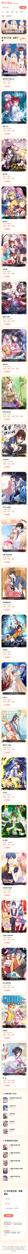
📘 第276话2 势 (14, 1026)
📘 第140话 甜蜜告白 (14, 408)
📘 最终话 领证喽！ (14, 883)
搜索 (23, 7)
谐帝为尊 (5, 174)
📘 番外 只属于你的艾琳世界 (14, 598)
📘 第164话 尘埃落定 (14, 741)
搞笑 (21, 12)
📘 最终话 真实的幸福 (14, 693)
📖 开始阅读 (7, 86)
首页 (3, 12)
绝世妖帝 (5, 221)
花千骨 (4, 1078)
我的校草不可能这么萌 (8, 79)
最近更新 (8, 16)
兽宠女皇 (5, 364)
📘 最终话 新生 (14, 312)
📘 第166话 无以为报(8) (14, 1074)
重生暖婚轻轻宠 (7, 602)
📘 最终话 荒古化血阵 (14, 170)
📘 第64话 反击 (14, 122)
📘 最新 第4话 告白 (14, 74)
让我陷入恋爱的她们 (8, 935)
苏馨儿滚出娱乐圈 (7, 554)
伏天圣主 (5, 792)
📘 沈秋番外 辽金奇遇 (14, 455)
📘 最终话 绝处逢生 (14, 836)
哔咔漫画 (7, 3)
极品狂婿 (5, 269)
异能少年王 (5, 126)
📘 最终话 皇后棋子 (14, 265)
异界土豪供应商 (7, 983)
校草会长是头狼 (7, 412)
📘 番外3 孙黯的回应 (14, 645)
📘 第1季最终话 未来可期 (14, 217)
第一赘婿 (5, 840)
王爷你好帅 (5, 459)
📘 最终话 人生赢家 (14, 979)
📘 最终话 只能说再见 (14, 360)
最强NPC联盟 (6, 317)
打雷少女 (5, 697)
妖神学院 (5, 650)
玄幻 (17, 12)
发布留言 (9, 1215)
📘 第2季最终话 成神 (14, 788)
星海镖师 (5, 1030)
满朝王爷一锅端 (7, 745)
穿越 (3, 16)
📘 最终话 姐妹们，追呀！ (14, 931)
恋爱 (12, 12)
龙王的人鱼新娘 (7, 507)
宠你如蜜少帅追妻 (7, 888)
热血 (7, 12)
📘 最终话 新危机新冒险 (14, 503)
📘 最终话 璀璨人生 (14, 550)
